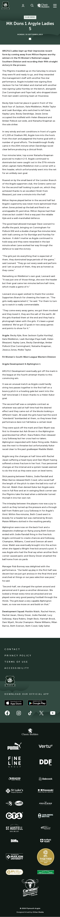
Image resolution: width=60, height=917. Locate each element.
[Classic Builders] (30, 732)
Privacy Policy (17, 655)
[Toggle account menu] (23, 5)
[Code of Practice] (45, 857)
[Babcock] (45, 778)
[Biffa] (14, 840)
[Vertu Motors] (45, 746)
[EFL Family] (14, 872)
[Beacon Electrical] (14, 779)
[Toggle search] (32, 5)
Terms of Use (16, 661)
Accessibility (16, 668)
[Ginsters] (14, 803)
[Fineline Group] (14, 762)
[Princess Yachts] (45, 803)
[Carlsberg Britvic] (45, 816)
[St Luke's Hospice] (14, 791)
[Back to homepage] (5, 5)
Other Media (38, 912)
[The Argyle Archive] (45, 872)
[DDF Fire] (45, 762)
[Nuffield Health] (45, 840)
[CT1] (14, 815)
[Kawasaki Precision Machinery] (45, 791)
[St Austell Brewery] (14, 828)
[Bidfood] (45, 828)
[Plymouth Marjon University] (14, 856)
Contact (12, 649)
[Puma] (14, 746)
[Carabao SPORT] (30, 888)
